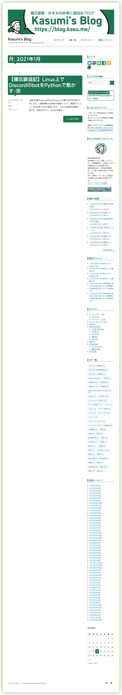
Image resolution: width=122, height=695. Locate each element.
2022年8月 (93, 578)
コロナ (92, 409)
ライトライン (94, 425)
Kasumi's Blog (19, 39)
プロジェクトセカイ (96, 421)
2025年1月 (93, 530)
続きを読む (76, 118)
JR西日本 (93, 386)
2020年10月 (94, 607)
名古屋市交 (93, 438)
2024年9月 (93, 540)
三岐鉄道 (107, 425)
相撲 (91, 462)
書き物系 (92, 327)
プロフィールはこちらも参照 (97, 183)
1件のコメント (13, 109)
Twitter (92, 396)
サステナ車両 (104, 409)
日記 (93, 334)
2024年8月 (93, 543)
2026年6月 (93, 488)
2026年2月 (93, 498)
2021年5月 (93, 595)
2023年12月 (94, 563)
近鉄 (100, 471)
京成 (103, 429)
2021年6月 (93, 592)
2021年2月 (93, 600)
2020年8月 (93, 612)
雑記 (93, 339)
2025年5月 (93, 520)
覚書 (9, 106)
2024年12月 (94, 533)
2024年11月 (93, 535)
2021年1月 (93, 602)
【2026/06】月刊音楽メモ (100, 212)
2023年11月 (93, 565)
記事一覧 (72, 40)
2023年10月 (94, 568)
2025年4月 (93, 523)
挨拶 (91, 450)
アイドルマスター (95, 314)
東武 (100, 454)
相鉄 (99, 462)
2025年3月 (93, 525)
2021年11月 (93, 585)
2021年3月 (93, 597)
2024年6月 (93, 548)
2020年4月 (93, 617)
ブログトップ (58, 40)
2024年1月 (93, 560)
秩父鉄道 (93, 467)
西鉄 (91, 471)
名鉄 (104, 438)
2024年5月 (93, 550)
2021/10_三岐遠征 (96, 366)
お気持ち (103, 396)
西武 (103, 467)
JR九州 (107, 378)
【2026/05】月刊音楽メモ (100, 236)
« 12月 (90, 663)
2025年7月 (93, 515)
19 (97, 651)
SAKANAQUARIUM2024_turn (99, 391)
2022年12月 (94, 575)
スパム (92, 413)
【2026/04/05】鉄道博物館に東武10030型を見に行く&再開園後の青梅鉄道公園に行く (101, 286)
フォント (92, 417)
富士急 (92, 446)
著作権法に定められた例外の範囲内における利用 (100, 129)
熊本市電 (92, 458)
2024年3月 (93, 555)
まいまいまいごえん (96, 322)
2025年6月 (93, 518)
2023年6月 (93, 573)
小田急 (102, 446)
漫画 (91, 342)
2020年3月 (93, 620)
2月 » (96, 663)
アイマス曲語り (95, 404)
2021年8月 (93, 587)
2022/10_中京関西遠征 (98, 370)
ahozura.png (94, 378)
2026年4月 (93, 493)
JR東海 (104, 382)
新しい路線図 (107, 175)
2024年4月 (93, 553)
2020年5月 (93, 615)
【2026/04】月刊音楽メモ (100, 242)
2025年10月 (94, 508)
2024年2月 (93, 558)
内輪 (91, 324)
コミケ (108, 404)
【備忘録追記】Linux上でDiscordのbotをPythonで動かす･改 (42, 85)
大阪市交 (92, 442)
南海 (100, 433)
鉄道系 (91, 344)
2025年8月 (93, 513)
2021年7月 (93, 590)
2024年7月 (93, 545)
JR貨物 (104, 386)
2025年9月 (93, 510)
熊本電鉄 (104, 458)
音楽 (91, 352)
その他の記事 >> (108, 250)
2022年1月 (93, 582)
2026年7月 (93, 485)
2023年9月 (93, 570)
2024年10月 (94, 538)
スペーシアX (104, 413)
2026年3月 (93, 495)
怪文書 (94, 332)
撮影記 (94, 349)
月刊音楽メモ (103, 450)
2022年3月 (93, 580)
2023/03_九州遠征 (97, 374)
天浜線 (103, 442)
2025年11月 (93, 505)
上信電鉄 (93, 429)
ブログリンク (86, 40)
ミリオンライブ (97, 319)
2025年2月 (93, 528)
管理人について (105, 40)
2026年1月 (93, 500)
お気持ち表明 (96, 329)
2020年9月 (93, 610)
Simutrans (95, 347)
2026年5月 (93, 490)
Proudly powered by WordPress (34, 683)
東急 (91, 454)
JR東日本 (93, 382)
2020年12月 (94, 605)
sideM (94, 317)
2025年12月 (94, 503)
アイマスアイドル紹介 (97, 400)
